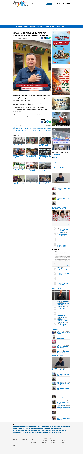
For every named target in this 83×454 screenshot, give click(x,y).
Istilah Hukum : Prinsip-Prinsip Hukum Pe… (63, 189)
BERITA (55, 157)
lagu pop (42, 430)
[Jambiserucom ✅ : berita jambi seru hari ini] (20, 3)
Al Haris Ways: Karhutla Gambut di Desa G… (62, 240)
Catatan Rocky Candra (58, 393)
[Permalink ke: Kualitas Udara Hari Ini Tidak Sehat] (32, 178)
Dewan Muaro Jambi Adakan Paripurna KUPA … (63, 352)
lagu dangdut (33, 430)
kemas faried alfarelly (17, 116)
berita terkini (40, 426)
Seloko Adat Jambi (57, 356)
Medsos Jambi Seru (17, 447)
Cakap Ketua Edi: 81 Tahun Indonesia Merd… (63, 315)
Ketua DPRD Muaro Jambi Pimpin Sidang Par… (62, 347)
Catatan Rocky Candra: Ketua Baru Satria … (63, 413)
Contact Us (24, 439)
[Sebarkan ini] (42, 38)
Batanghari (18, 426)
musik (60, 430)
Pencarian (48, 4)
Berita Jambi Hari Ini (28, 426)
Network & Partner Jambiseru (35, 442)
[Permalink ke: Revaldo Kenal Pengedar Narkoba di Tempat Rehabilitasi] (19, 151)
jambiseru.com (25, 428)
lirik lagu (49, 430)
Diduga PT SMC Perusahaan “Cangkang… (62, 264)
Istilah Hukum (56, 171)
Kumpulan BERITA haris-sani (44, 428)
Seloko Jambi (54, 368)
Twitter (53, 440)
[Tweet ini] (45, 38)
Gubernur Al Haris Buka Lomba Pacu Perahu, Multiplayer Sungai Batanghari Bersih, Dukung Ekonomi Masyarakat (42, 127)
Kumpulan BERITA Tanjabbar (18, 430)
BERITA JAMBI (56, 160)
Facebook (45, 440)
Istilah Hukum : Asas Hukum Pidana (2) (63, 203)
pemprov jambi (31, 432)
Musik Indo (14, 432)
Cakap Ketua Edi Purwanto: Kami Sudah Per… (63, 279)
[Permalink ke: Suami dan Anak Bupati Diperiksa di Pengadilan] (32, 151)
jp (29, 428)
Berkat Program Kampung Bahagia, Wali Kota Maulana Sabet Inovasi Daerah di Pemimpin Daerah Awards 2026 (45, 157)
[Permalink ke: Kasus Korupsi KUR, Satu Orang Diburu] (32, 140)
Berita (58, 262)
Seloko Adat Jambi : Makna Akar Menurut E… (63, 384)
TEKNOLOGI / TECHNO (59, 167)
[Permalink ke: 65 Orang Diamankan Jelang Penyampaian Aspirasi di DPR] (45, 178)
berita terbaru (35, 426)
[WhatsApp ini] (50, 38)
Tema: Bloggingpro (46, 452)
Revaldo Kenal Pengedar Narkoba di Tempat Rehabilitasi (18, 156)
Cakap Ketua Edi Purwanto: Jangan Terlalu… (63, 309)
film (50, 426)
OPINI (54, 162)
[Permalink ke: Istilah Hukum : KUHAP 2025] (61, 178)
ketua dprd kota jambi (27, 116)
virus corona (58, 432)
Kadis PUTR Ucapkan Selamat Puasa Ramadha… (63, 338)
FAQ (32, 439)
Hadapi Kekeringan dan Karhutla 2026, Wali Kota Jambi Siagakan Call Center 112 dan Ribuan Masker (31, 171)
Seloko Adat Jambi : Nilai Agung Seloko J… (63, 389)
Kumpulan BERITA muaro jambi (55, 428)
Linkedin (44, 442)
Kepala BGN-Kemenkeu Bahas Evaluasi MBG (44, 145)
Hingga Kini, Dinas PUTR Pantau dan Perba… (63, 333)
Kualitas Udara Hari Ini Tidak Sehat (32, 183)
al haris (14, 426)
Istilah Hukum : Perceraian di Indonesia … (63, 194)
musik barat (64, 430)
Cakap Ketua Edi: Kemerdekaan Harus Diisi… (63, 320)
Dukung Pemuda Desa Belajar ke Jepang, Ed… (62, 269)
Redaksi (33, 444)
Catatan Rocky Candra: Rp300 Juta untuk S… (63, 403)
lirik (46, 430)
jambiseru (20, 428)
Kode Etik (24, 441)
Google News (16, 441)
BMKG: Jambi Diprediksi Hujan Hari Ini (18, 145)
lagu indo (38, 430)
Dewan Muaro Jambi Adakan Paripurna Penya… (63, 342)
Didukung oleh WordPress (37, 452)
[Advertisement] (41, 15)
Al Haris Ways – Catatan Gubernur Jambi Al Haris (59, 208)
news (23, 432)
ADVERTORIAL (57, 154)
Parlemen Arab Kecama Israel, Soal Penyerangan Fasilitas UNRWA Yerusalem (45, 170)
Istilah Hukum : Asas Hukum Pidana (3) (63, 199)
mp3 (57, 430)
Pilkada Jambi (43, 432)
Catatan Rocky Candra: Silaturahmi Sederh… (61, 397)
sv (52, 432)
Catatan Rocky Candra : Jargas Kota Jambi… (63, 408)
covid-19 (45, 426)
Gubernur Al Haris (57, 426)
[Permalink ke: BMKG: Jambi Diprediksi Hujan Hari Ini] (19, 140)
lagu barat (28, 430)
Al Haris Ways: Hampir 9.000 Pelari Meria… (62, 246)
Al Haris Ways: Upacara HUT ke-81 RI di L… (62, 235)
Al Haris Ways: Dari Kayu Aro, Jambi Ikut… (62, 230)
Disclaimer (24, 447)
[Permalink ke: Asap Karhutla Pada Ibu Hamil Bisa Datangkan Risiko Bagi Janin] (19, 178)
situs (50, 432)
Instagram (63, 440)
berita (22, 426)
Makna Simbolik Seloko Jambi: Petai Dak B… (63, 375)
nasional (19, 432)
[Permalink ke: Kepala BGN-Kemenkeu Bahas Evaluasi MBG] (45, 140)
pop (47, 432)
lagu (24, 430)
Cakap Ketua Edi (60, 276)
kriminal (37, 428)
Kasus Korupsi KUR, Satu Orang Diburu (31, 145)
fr (52, 426)
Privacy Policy (25, 444)
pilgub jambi (37, 432)
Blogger (63, 442)
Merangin (53, 430)
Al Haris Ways (60, 221)
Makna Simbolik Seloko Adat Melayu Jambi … (60, 370)
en (48, 426)
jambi (68, 426)
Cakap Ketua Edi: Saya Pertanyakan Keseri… (62, 325)
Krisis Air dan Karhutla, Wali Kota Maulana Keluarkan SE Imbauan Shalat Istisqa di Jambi (18, 171)
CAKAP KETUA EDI (56, 288)
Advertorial (55, 329)
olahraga (26, 432)
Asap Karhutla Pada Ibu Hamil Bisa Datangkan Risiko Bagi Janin (18, 183)
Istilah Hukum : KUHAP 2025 (58, 184)
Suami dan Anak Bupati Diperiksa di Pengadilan (31, 156)
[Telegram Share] (47, 38)
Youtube (53, 442)
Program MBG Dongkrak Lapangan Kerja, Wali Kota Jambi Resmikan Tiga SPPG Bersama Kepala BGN (22, 127)
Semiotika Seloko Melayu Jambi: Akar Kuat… (63, 379)
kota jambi (32, 428)
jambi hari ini (15, 428)
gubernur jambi (63, 426)
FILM (54, 165)
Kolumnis (64, 191)
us (54, 432)
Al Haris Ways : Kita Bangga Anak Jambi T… (63, 224)
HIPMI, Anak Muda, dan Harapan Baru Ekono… (63, 419)
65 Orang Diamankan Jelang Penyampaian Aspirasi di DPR (45, 183)
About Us (15, 439)
